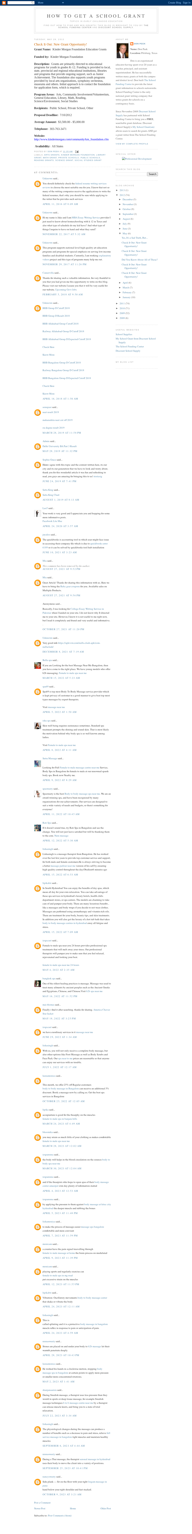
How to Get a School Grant (96, 16)
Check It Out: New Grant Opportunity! (134, 244)
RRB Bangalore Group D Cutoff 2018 (62, 362)
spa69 (46, 686)
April (125, 282)
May (125, 233)
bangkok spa (49, 978)
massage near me (56, 707)
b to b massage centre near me (78, 1402)
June (125, 228)
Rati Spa (47, 822)
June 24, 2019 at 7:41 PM (59, 481)
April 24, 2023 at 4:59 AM (60, 1333)
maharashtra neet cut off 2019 (58, 420)
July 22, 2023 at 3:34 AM (60, 1415)
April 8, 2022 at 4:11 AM (60, 750)
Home (73, 1508)
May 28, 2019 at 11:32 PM (60, 451)
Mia (45, 560)
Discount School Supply (115, 27)
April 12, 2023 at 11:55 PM (61, 1284)
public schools (90, 158)
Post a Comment (42, 1502)
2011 (122, 303)
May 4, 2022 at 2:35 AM (59, 969)
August (126, 218)
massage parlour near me (63, 865)
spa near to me (65, 1058)
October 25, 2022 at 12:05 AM (64, 1101)
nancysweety (49, 1476)
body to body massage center (92, 1297)
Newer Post (39, 1508)
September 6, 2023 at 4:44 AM (64, 1445)
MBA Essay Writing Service (86, 217)
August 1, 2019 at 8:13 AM (61, 499)
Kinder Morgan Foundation (77, 155)
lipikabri (47, 883)
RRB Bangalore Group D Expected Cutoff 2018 (67, 378)
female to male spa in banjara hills (60, 1118)
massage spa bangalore (92, 1226)
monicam (47, 1244)
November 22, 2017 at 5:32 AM (64, 234)
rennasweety (49, 1341)
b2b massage (94, 1346)
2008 (122, 318)
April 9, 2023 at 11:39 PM (60, 1257)
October (127, 209)
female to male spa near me (56, 1141)
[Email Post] (76, 152)
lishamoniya (49, 1221)
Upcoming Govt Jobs (66, 289)
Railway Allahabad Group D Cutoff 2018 (63, 331)
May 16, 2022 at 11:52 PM (60, 996)
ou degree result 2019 (53, 427)
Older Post (105, 1508)
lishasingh (48, 849)
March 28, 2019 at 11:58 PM (62, 432)
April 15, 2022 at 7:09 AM (60, 932)
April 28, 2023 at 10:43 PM (61, 1355)
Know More (49, 354)
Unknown (47, 178)
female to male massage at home (59, 1253)
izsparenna (48, 1154)
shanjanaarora (50, 1390)
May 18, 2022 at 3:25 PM (59, 1018)
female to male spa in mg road (58, 1275)
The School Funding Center (130, 346)
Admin (46, 441)
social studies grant (88, 160)
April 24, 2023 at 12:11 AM (61, 1306)
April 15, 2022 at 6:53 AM (60, 874)
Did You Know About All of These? (140, 259)
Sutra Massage (50, 758)
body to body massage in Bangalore (61, 1088)
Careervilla (48, 272)
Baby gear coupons (70, 586)
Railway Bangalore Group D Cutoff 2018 (63, 370)
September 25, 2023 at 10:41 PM (65, 1468)
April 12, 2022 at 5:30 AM (60, 840)
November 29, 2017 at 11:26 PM (65, 264)
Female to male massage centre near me (79, 767)
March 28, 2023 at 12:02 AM (62, 1146)
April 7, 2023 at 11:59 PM (60, 1235)
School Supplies (124, 334)
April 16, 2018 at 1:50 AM (60, 398)
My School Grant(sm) (143, 127)
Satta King (48, 489)
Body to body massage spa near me (82, 793)
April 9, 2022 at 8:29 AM (60, 780)
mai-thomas (48, 1004)
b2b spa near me (94, 991)
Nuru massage (61, 835)
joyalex (46, 534)
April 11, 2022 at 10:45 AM (61, 814)
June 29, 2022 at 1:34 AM (60, 1037)
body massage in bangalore (94, 1324)
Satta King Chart (51, 494)
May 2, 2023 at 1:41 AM (59, 1381)
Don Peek (140, 44)
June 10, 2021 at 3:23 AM (60, 552)
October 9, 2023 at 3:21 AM (62, 1494)
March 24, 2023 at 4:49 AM (61, 1123)
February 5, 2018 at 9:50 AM (63, 294)
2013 (122, 190)
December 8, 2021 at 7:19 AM (63, 651)
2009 (122, 313)
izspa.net (47, 940)
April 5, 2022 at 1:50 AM (60, 712)
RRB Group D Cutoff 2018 (56, 308)
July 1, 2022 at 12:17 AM (60, 1067)
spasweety (48, 788)
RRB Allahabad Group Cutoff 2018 (61, 323)
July (125, 223)
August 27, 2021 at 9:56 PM (62, 595)
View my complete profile (132, 144)
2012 (122, 195)
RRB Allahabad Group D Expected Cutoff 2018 (67, 339)
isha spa (47, 720)
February (127, 292)
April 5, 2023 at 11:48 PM (60, 1213)
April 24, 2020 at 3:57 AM (60, 526)
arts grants (52, 155)
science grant (64, 160)
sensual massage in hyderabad (95, 1459)
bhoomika (48, 1132)
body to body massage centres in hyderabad (65, 923)
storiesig (98, 476)
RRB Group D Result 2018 (56, 315)
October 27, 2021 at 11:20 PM (63, 629)
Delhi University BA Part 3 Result (60, 446)
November (128, 204)
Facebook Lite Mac (52, 521)
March (126, 287)
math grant (50, 158)
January (127, 297)
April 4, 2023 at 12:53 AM (60, 1190)
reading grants (44, 160)
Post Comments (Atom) (59, 1515)
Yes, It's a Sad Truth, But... (135, 237)
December (128, 199)
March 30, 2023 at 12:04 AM (62, 1168)
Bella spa (47, 660)
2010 (122, 308)
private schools (68, 158)
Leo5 (45, 508)
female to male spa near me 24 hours (61, 965)
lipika (46, 1109)
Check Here (48, 347)
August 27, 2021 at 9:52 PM (62, 569)
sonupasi (47, 407)
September (128, 214)
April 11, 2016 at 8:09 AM (60, 204)
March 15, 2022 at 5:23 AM (61, 678)
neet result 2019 (51, 412)
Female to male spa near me (73, 673)
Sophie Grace (49, 459)
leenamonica (49, 1075)
